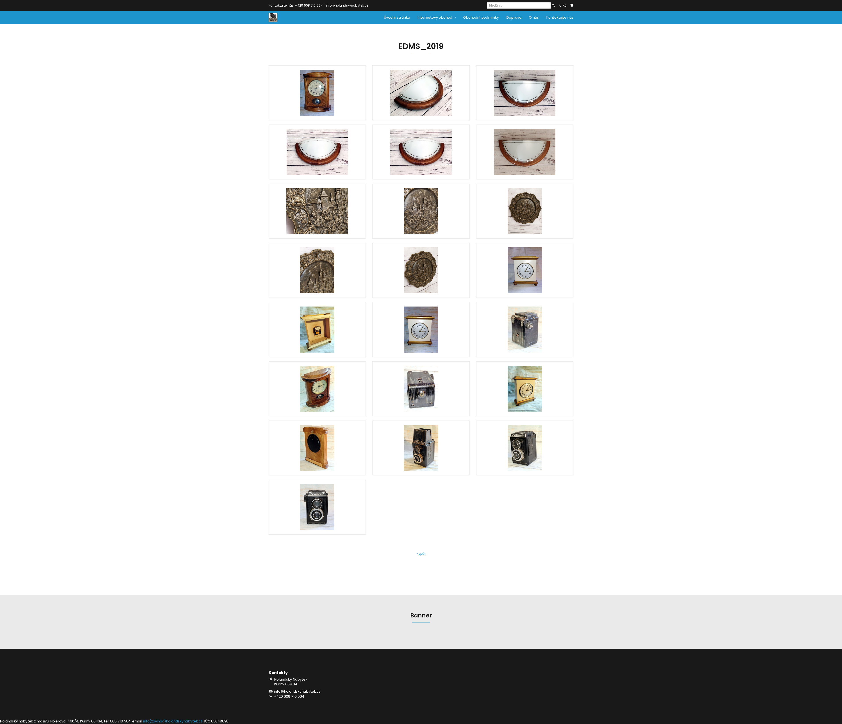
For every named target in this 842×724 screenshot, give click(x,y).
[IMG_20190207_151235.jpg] (420, 448)
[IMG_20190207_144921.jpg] (524, 270)
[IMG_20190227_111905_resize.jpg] (524, 92)
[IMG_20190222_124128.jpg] (420, 211)
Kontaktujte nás (559, 17)
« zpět (421, 553)
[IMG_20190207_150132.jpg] (524, 388)
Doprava (513, 17)
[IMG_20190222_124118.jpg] (317, 270)
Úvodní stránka (397, 17)
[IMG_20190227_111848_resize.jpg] (317, 152)
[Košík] (571, 5)
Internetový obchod (435, 17)
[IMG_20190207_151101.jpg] (317, 507)
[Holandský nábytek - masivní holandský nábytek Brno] (273, 17)
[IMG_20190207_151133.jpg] (524, 329)
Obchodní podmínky (481, 17)
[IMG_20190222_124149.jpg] (317, 211)
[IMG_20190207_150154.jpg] (317, 329)
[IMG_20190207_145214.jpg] (420, 329)
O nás (534, 17)
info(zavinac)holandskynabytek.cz (173, 721)
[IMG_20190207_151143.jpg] (420, 388)
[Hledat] (553, 5)
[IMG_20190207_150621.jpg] (317, 388)
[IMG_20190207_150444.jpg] (317, 92)
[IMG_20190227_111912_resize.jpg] (420, 92)
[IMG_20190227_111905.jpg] (524, 152)
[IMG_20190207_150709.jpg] (317, 448)
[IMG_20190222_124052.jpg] (524, 211)
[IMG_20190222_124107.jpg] (420, 270)
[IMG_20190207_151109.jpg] (524, 448)
